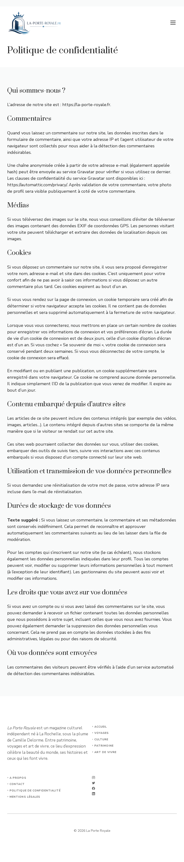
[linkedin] (93, 793)
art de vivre (105, 752)
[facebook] (93, 788)
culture (101, 739)
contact (17, 784)
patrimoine (104, 746)
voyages (101, 733)
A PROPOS (18, 778)
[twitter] (93, 782)
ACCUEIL (100, 727)
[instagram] (93, 777)
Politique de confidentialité (35, 790)
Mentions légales (25, 797)
